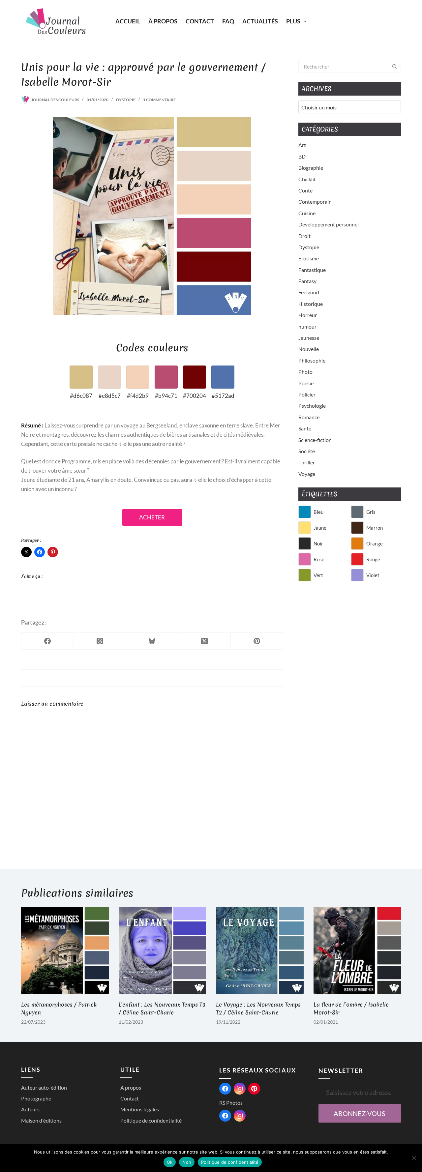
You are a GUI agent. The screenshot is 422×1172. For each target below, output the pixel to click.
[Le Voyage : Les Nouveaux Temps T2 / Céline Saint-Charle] (260, 950)
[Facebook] (47, 641)
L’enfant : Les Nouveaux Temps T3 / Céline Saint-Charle (162, 1008)
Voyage (306, 474)
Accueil (127, 21)
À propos (162, 21)
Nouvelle (308, 349)
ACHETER (152, 517)
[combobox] (343, 66)
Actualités (260, 21)
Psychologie (312, 405)
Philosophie (311, 360)
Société (306, 451)
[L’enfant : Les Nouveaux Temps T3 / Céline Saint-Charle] (162, 950)
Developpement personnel (328, 224)
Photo (305, 371)
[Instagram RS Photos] (240, 1116)
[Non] (413, 1158)
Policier (307, 394)
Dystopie (126, 99)
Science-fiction (315, 440)
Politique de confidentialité (151, 1120)
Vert (318, 575)
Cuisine (307, 213)
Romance (308, 417)
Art (302, 145)
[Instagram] (240, 1089)
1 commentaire (159, 99)
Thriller (306, 462)
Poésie (306, 383)
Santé (304, 428)
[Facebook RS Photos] (225, 1116)
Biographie (310, 167)
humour (307, 326)
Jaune (320, 528)
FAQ (228, 21)
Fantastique (312, 270)
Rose (319, 559)
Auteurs (30, 1109)
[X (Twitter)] (204, 641)
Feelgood (308, 292)
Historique (310, 304)
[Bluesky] (152, 641)
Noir (318, 543)
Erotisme (308, 258)
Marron (374, 528)
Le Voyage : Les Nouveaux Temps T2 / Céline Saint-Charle (258, 1008)
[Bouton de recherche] (394, 66)
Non (186, 1162)
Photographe (36, 1098)
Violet (372, 575)
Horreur (307, 315)
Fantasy (307, 281)
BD (302, 156)
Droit (304, 236)
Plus (293, 21)
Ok (170, 1162)
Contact (200, 21)
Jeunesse (308, 338)
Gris (371, 512)
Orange (374, 543)
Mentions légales (139, 1109)
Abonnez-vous (359, 1113)
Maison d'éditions (41, 1120)
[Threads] (100, 641)
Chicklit (307, 179)
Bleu (318, 512)
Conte (305, 190)
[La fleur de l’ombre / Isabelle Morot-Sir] (357, 950)
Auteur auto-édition (44, 1087)
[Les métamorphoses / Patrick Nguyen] (65, 950)
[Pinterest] (257, 641)
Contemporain (315, 201)
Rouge (373, 559)
